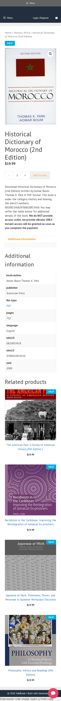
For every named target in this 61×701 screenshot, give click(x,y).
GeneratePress (46, 693)
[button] (50, 54)
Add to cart (40, 175)
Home (8, 32)
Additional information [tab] (22, 239)
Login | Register (41, 17)
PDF (8, 306)
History (18, 32)
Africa (27, 32)
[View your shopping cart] (56, 18)
